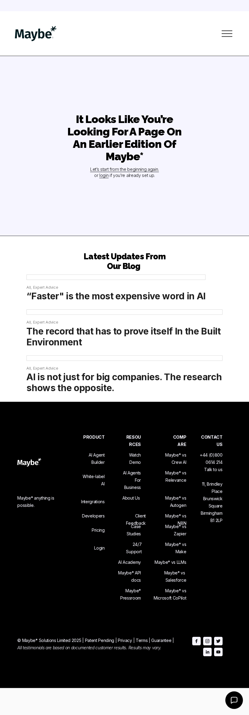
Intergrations (93, 501)
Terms (142, 640)
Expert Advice (45, 287)
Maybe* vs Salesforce (175, 576)
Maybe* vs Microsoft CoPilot (170, 594)
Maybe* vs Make (175, 548)
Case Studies (134, 530)
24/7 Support (134, 548)
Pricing (98, 530)
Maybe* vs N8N (175, 519)
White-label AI (93, 480)
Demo (135, 462)
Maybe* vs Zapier (175, 530)
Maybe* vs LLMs (170, 562)
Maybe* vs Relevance (175, 476)
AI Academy (129, 562)
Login (99, 547)
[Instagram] (207, 641)
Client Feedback (135, 519)
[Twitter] (218, 641)
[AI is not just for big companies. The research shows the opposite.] (124, 358)
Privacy (125, 640)
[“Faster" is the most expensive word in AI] (116, 277)
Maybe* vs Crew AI (175, 458)
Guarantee (161, 640)
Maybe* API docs (129, 576)
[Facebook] (196, 641)
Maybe (132, 590)
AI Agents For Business (132, 480)
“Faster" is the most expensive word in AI (116, 296)
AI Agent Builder (96, 458)
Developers (93, 515)
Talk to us (213, 469)
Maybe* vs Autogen (175, 501)
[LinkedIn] (207, 652)
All (28, 287)
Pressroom (130, 597)
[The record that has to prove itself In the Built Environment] (124, 312)
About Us (131, 498)
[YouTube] (218, 652)
